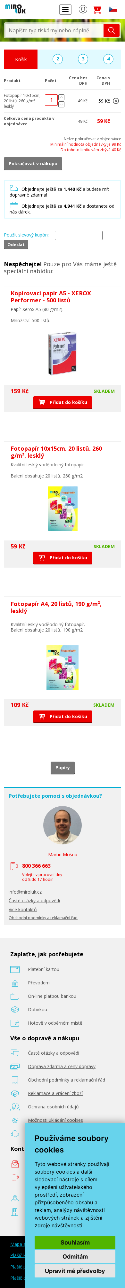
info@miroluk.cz (25, 892)
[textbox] (54, 30)
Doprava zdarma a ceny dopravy (62, 1066)
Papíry (62, 767)
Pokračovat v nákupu (33, 163)
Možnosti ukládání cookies (55, 1120)
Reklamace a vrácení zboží (55, 1093)
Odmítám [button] (75, 1256)
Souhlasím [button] (75, 1242)
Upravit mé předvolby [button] (75, 1271)
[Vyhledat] (112, 30)
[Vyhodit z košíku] (116, 102)
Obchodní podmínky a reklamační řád (43, 917)
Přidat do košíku (67, 402)
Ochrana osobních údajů (53, 1107)
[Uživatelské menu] (82, 10)
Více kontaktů (23, 909)
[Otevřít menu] (65, 9)
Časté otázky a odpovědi (34, 901)
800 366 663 (36, 865)
